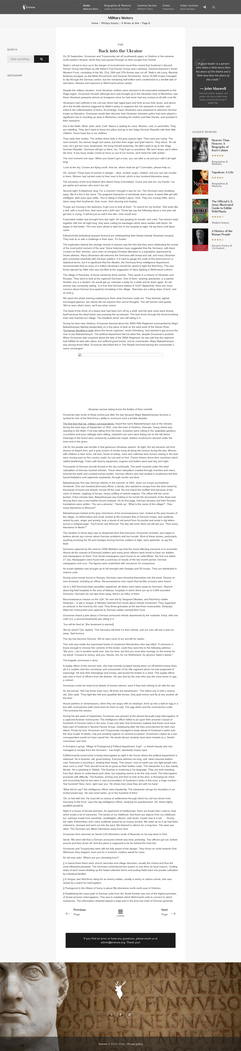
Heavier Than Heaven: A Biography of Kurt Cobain (221, 145)
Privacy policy (135, 1044)
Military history (109, 23)
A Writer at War (130, 23)
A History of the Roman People (222, 232)
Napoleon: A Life (223, 172)
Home (94, 23)
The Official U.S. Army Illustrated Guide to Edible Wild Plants (222, 206)
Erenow (102, 1044)
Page (80, 912)
